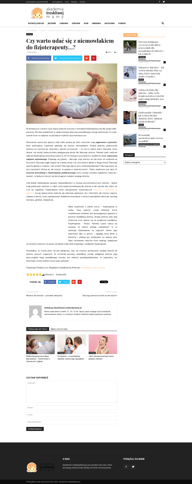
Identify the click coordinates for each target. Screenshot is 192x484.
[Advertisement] (118, 13)
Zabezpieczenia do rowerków (149, 144)
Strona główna (57, 2)
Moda (141, 80)
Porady (122, 23)
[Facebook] (159, 2)
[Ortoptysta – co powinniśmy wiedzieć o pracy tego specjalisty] (71, 344)
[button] (162, 23)
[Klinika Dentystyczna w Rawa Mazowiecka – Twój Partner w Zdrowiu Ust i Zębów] (40, 344)
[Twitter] (164, 2)
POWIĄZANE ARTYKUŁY (38, 329)
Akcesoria (109, 23)
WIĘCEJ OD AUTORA (59, 329)
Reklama (74, 2)
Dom (86, 23)
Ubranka (96, 23)
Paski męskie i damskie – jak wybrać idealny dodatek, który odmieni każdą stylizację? (151, 117)
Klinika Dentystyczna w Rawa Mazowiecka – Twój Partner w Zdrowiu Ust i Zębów (38, 358)
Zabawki (64, 23)
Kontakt (82, 2)
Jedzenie (52, 23)
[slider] (34, 274)
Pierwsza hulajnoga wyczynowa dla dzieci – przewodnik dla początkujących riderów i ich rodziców (150, 47)
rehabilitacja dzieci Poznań (93, 267)
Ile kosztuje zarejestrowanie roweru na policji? (150, 138)
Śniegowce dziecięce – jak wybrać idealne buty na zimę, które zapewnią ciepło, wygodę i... (151, 72)
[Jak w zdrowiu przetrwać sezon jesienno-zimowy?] (103, 344)
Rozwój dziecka (36, 23)
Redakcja (142, 146)
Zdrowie (76, 23)
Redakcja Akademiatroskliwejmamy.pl (63, 307)
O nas (67, 2)
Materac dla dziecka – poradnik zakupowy (44, 295)
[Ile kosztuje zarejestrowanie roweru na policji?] (129, 140)
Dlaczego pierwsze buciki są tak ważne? (100, 295)
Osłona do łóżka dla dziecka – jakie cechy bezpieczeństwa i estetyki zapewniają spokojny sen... (151, 94)
